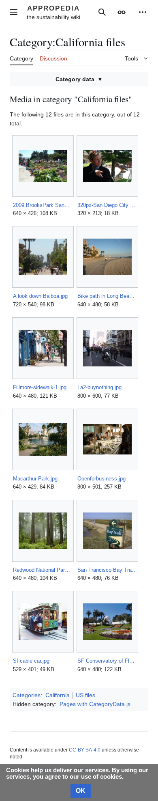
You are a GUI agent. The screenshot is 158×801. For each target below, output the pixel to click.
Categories (27, 695)
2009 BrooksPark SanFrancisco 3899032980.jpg (43, 205)
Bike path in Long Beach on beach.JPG (107, 296)
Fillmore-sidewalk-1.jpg (39, 387)
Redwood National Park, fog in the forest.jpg (43, 570)
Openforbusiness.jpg (101, 479)
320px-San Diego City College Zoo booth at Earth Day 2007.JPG (107, 205)
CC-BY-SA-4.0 (84, 750)
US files (85, 695)
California (57, 695)
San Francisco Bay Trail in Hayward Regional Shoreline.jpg (107, 570)
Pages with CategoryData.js (95, 704)
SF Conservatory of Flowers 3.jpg (107, 661)
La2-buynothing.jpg (99, 387)
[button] (14, 12)
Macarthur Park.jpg (35, 479)
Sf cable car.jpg (31, 661)
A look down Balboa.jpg (40, 296)
